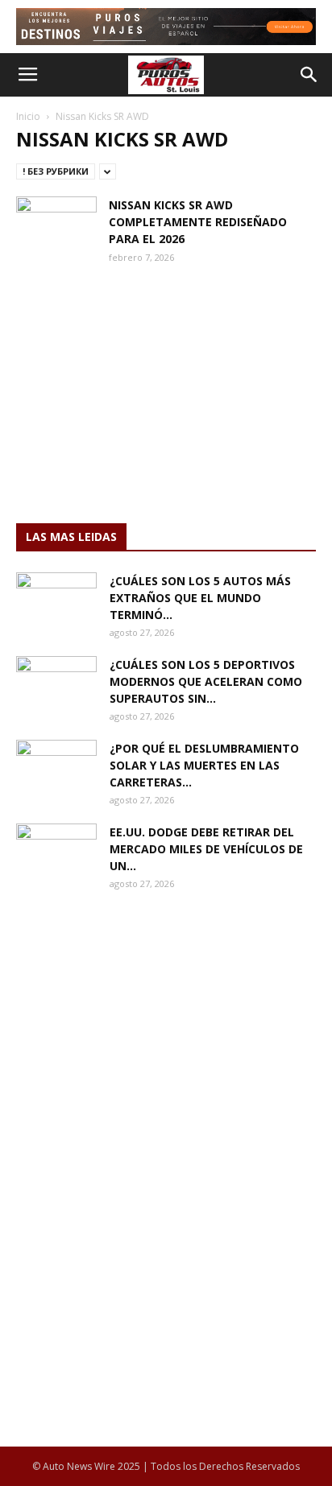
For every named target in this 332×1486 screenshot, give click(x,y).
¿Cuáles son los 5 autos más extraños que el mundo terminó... (200, 597)
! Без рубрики (56, 171)
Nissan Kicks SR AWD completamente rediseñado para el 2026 (198, 221)
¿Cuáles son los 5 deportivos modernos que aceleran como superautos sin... (206, 681)
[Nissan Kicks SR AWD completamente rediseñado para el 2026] (56, 224)
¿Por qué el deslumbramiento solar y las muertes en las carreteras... (204, 765)
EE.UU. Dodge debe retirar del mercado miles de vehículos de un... (206, 848)
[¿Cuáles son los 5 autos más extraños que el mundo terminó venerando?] (56, 600)
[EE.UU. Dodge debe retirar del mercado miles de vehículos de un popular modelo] (56, 851)
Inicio (28, 116)
